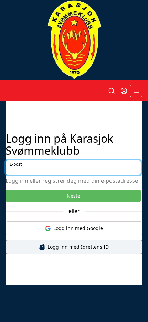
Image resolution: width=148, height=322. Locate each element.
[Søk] (111, 91)
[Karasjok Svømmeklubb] (74, 40)
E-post (16, 164)
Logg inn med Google (78, 228)
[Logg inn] (124, 91)
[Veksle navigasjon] (136, 91)
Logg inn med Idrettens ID (78, 247)
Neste (73, 195)
